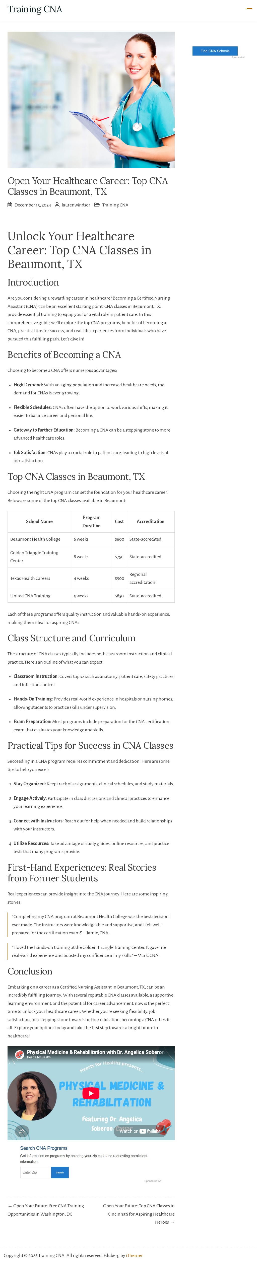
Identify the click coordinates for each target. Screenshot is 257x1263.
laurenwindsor (76, 204)
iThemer (134, 1255)
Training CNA (35, 9)
